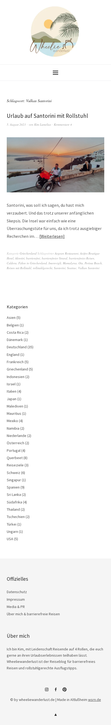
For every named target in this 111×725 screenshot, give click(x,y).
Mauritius (14, 413)
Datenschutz (17, 591)
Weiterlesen (52, 236)
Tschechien (16, 516)
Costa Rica (15, 332)
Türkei (11, 524)
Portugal (13, 450)
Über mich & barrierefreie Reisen (33, 614)
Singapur (14, 479)
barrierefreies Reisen (81, 258)
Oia (80, 263)
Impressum (16, 599)
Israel (11, 384)
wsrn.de (94, 699)
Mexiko (12, 420)
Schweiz (13, 472)
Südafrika (14, 502)
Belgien (13, 325)
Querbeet (15, 457)
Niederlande (16, 435)
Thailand (13, 509)
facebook (55, 691)
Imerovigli (54, 263)
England (13, 354)
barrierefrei (33, 258)
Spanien (13, 487)
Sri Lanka (14, 494)
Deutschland (17, 347)
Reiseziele (15, 465)
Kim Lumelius (42, 124)
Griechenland (28, 253)
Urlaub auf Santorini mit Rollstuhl (47, 115)
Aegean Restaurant (66, 253)
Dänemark (15, 339)
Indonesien (16, 376)
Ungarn (12, 531)
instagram (47, 691)
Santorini (59, 268)
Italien (11, 391)
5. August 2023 (16, 124)
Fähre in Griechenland (32, 263)
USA (10, 538)
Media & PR (16, 606)
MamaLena (70, 263)
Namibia (13, 428)
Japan (11, 398)
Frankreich (15, 361)
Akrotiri (20, 258)
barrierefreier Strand (54, 258)
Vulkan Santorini (88, 268)
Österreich (15, 442)
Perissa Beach (93, 263)
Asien (11, 317)
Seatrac (72, 268)
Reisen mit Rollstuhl (19, 268)
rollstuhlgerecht (42, 268)
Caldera (12, 263)
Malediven (15, 406)
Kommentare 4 (63, 124)
